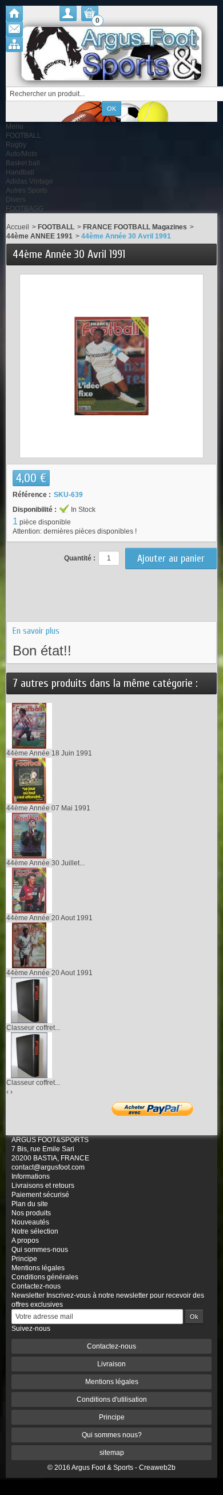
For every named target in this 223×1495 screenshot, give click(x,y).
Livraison (111, 1364)
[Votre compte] (68, 13)
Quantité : (79, 558)
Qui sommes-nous (39, 1250)
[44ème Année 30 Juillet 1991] (29, 836)
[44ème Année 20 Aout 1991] (29, 890)
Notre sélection (34, 1231)
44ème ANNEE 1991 (39, 236)
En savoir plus (36, 631)
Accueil (17, 227)
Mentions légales (38, 1268)
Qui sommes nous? (112, 1435)
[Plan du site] (14, 44)
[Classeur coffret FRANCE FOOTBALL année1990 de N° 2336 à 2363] (29, 1055)
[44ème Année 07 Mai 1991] (29, 781)
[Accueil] (14, 13)
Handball (20, 172)
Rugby (16, 145)
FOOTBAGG (24, 209)
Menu (14, 126)
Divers (16, 200)
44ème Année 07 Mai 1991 (48, 808)
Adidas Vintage (29, 181)
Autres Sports (26, 190)
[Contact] (14, 29)
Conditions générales (44, 1277)
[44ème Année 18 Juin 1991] (29, 726)
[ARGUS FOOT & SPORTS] (111, 53)
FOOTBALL (23, 136)
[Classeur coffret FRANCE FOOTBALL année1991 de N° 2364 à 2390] (29, 1000)
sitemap (111, 1453)
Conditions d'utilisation (112, 1399)
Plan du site (29, 1204)
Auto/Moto (21, 154)
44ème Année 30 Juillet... (45, 863)
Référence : (32, 495)
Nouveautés (30, 1222)
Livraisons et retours (42, 1186)
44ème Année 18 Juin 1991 (49, 753)
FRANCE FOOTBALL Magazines (135, 227)
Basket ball (23, 163)
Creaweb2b (157, 1468)
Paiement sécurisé (40, 1195)
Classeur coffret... (33, 1028)
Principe (24, 1259)
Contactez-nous (36, 1286)
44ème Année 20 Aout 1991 (49, 918)
